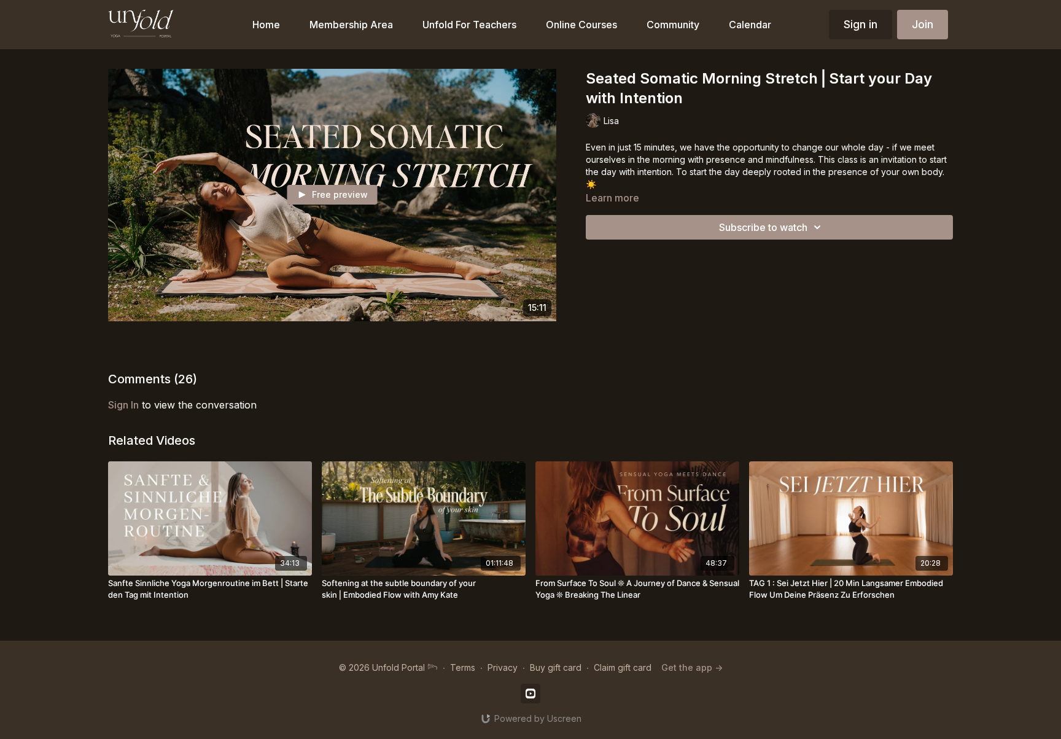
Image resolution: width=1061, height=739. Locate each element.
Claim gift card (622, 667)
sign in (123, 405)
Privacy (503, 667)
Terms (462, 667)
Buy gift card (555, 667)
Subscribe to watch (763, 227)
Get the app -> (692, 667)
